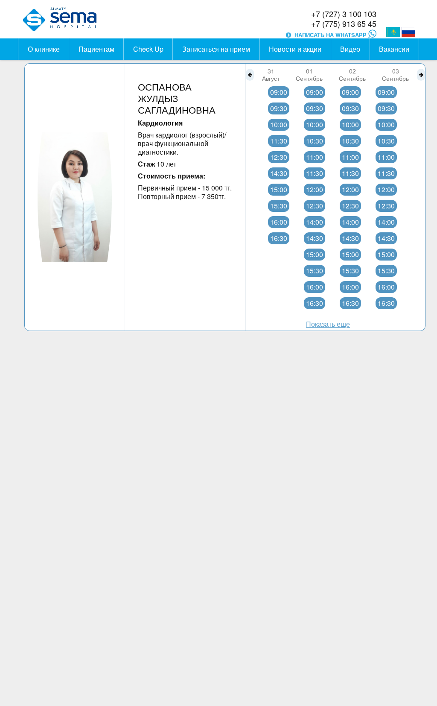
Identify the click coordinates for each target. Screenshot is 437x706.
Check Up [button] (148, 49)
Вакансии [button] (394, 49)
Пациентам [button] (96, 49)
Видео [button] (350, 49)
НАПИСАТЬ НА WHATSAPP (331, 35)
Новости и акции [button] (295, 49)
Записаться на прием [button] (216, 49)
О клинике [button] (44, 49)
